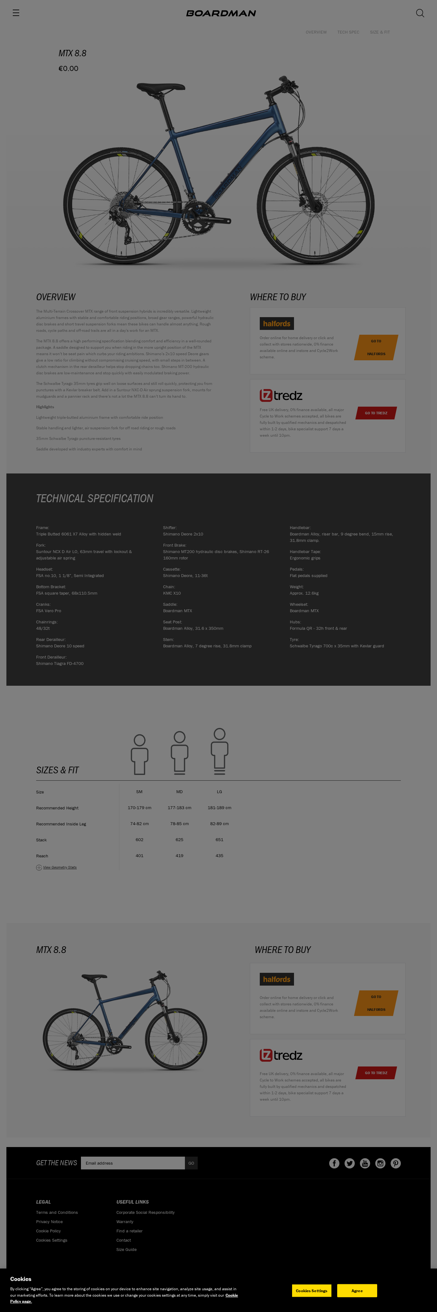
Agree (357, 1290)
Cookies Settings (311, 1290)
